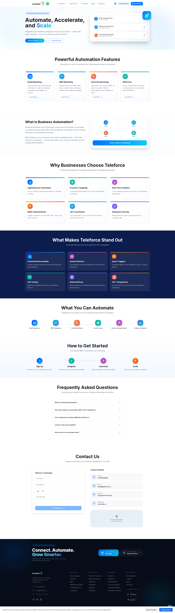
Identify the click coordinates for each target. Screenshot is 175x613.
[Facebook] (33, 599)
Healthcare (92, 582)
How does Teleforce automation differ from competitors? (75, 410)
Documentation (131, 576)
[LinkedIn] (37, 599)
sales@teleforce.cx (41, 590)
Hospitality (92, 590)
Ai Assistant (73, 590)
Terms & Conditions (113, 584)
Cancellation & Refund (114, 590)
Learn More (33, 97)
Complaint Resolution (114, 587)
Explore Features (33, 40)
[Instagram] (40, 599)
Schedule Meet (124, 3)
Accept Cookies (166, 610)
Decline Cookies (151, 610)
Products (61, 3)
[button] (38, 491)
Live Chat (73, 579)
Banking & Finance (94, 579)
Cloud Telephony (75, 576)
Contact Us (111, 579)
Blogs (93, 3)
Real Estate (92, 584)
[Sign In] (115, 3)
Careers (129, 579)
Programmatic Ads (75, 587)
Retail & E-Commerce (95, 576)
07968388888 (40, 587)
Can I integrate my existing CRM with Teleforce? (72, 417)
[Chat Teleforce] (47, 3)
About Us (101, 3)
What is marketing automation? (66, 402)
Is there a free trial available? (65, 425)
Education (92, 587)
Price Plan (85, 3)
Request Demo (137, 3)
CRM (71, 582)
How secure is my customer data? (67, 432)
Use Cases (73, 3)
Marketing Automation (76, 584)
